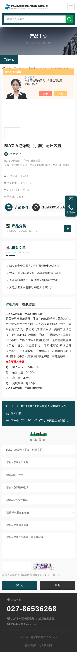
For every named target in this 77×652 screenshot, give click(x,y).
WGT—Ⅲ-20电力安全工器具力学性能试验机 (35, 272)
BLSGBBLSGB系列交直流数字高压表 (43, 406)
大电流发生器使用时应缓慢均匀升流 (30, 287)
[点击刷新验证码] (43, 566)
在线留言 (28, 304)
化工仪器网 (45, 645)
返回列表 (16, 413)
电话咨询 (71, 212)
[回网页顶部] (71, 199)
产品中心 (9, 59)
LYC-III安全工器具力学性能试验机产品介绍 (34, 265)
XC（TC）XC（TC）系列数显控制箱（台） (47, 420)
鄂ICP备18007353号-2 (44, 637)
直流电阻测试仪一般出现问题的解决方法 (33, 280)
